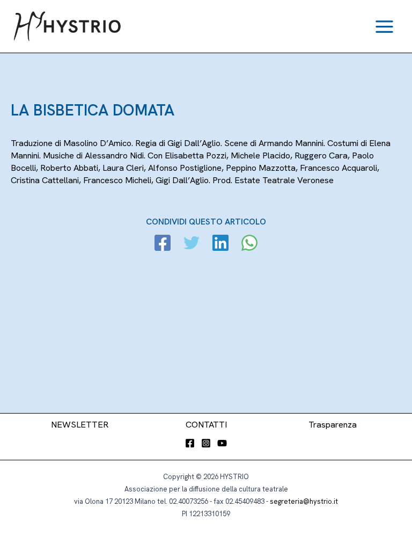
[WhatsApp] (249, 244)
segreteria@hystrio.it (304, 501)
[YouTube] (222, 443)
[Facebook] (162, 244)
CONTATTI (206, 424)
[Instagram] (206, 443)
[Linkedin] (220, 244)
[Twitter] (191, 244)
